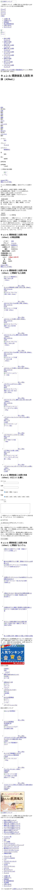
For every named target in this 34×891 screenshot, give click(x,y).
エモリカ (6, 868)
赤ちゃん (3, 130)
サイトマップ (7, 27)
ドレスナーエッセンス (10, 861)
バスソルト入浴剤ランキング (12, 833)
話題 (2, 110)
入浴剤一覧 (7, 18)
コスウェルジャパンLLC (11, 851)
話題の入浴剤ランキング (11, 822)
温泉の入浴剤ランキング (11, 830)
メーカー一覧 (7, 836)
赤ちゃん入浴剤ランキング (11, 832)
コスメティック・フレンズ (11, 846)
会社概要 (6, 882)
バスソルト (4, 134)
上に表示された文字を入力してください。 (13, 522)
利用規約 (6, 22)
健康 (2, 117)
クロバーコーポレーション (11, 850)
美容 (2, 114)
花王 (5, 140)
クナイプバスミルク (9, 871)
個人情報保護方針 (9, 23)
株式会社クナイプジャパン (11, 848)
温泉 (2, 127)
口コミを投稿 (4, 538)
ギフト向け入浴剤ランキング (12, 827)
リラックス (4, 124)
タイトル (3, 481)
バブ (5, 859)
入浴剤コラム (7, 20)
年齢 (2, 495)
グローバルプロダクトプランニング (14, 845)
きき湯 (6, 864)
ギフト (2, 120)
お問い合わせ (7, 25)
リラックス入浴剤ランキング (12, 828)
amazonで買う (4, 180)
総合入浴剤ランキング (10, 820)
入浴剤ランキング (6, 69)
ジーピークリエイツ (9, 843)
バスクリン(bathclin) (9, 858)
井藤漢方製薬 (7, 853)
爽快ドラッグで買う (6, 182)
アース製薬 (7, 841)
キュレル (6, 145)
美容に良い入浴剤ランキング (12, 823)
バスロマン (7, 863)
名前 (2, 485)
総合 (2, 107)
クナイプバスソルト (9, 866)
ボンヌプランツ (8, 869)
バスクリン (7, 838)
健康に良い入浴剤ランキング (12, 825)
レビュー (3, 499)
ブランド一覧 (7, 856)
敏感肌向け (20, 69)
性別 (2, 490)
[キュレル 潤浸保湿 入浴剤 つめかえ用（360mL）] (6, 175)
